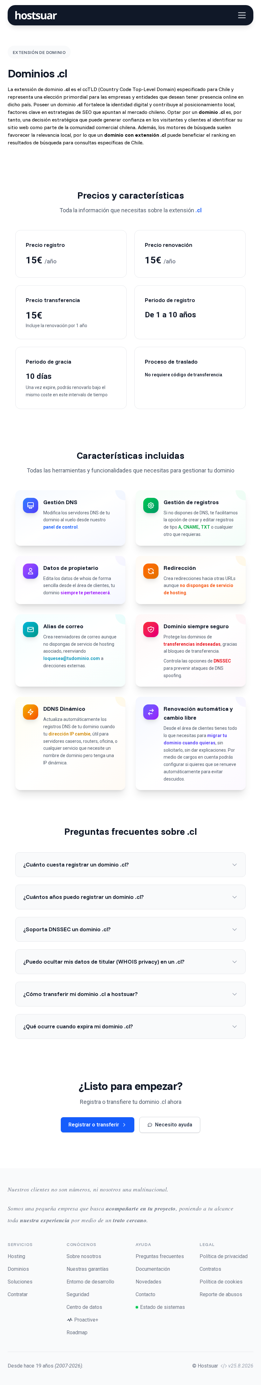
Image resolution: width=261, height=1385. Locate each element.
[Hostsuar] (35, 15)
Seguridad (78, 1294)
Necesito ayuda (173, 1125)
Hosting (16, 1256)
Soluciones (20, 1282)
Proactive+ (86, 1320)
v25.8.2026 (240, 1366)
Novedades (148, 1282)
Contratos (210, 1269)
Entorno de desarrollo (90, 1282)
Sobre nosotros (84, 1256)
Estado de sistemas (162, 1307)
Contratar (18, 1294)
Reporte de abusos (221, 1294)
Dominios (18, 1269)
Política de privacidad (224, 1256)
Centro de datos (84, 1307)
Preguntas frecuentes (160, 1256)
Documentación (153, 1269)
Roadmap (77, 1332)
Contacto (145, 1294)
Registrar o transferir (93, 1125)
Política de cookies (221, 1282)
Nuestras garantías (88, 1269)
